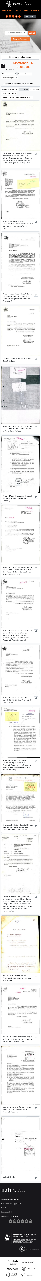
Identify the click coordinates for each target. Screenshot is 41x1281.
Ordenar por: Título (8, 93)
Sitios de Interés (21, 10)
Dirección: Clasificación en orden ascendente (16, 97)
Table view (35, 89)
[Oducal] (28, 1274)
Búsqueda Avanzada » (20, 39)
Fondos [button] (34, 10)
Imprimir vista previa (10, 89)
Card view (24, 89)
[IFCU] (11, 1274)
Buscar (32, 33)
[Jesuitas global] (28, 1268)
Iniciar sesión (29, 16)
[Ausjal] (12, 1262)
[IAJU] (27, 1262)
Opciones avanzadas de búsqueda (18, 84)
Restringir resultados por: (20, 57)
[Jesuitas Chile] (12, 1268)
